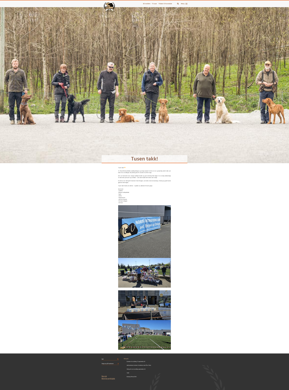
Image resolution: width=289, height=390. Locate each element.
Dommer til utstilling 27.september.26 (136, 361)
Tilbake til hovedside (165, 4)
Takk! (128, 373)
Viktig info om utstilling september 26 (136, 369)
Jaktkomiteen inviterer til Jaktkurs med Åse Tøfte (139, 365)
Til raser (154, 4)
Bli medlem (146, 4)
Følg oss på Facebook (108, 364)
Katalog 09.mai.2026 (131, 377)
